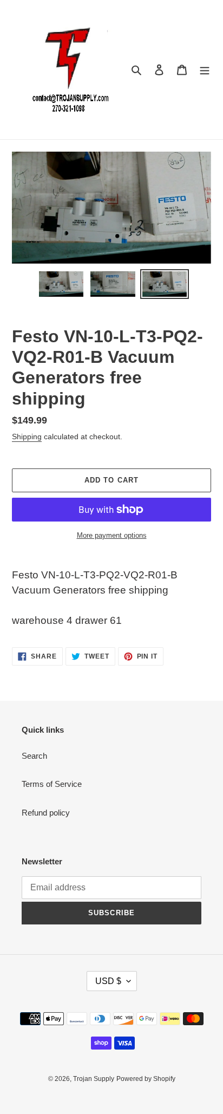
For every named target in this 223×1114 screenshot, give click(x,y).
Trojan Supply (93, 1079)
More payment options (112, 535)
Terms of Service (52, 784)
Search (34, 755)
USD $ (108, 981)
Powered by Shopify (145, 1079)
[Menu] (204, 69)
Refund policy (46, 812)
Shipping (27, 436)
